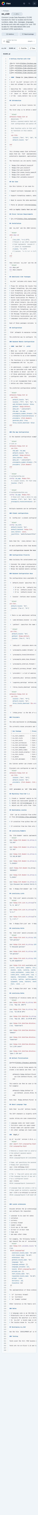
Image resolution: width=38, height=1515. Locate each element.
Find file (24, 48)
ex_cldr (6, 13)
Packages (6, 10)
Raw (33, 48)
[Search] (29, 3)
